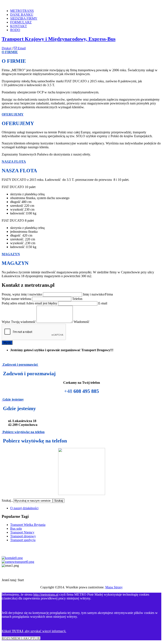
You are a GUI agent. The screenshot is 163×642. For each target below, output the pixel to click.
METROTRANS (22, 11)
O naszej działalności (24, 508)
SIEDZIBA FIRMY (23, 18)
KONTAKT (18, 26)
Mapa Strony (114, 587)
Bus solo (16, 528)
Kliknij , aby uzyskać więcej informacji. (34, 631)
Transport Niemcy (22, 532)
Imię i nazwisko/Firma (98, 294)
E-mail (102, 303)
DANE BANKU (21, 14)
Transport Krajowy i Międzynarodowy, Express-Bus (58, 39)
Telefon (77, 299)
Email (21, 48)
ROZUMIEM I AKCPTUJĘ (21, 638)
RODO (15, 30)
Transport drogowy (23, 536)
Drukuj (7, 48)
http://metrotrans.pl (45, 594)
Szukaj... (7, 500)
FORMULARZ (21, 22)
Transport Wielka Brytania (27, 524)
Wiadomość (81, 322)
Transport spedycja (22, 540)
